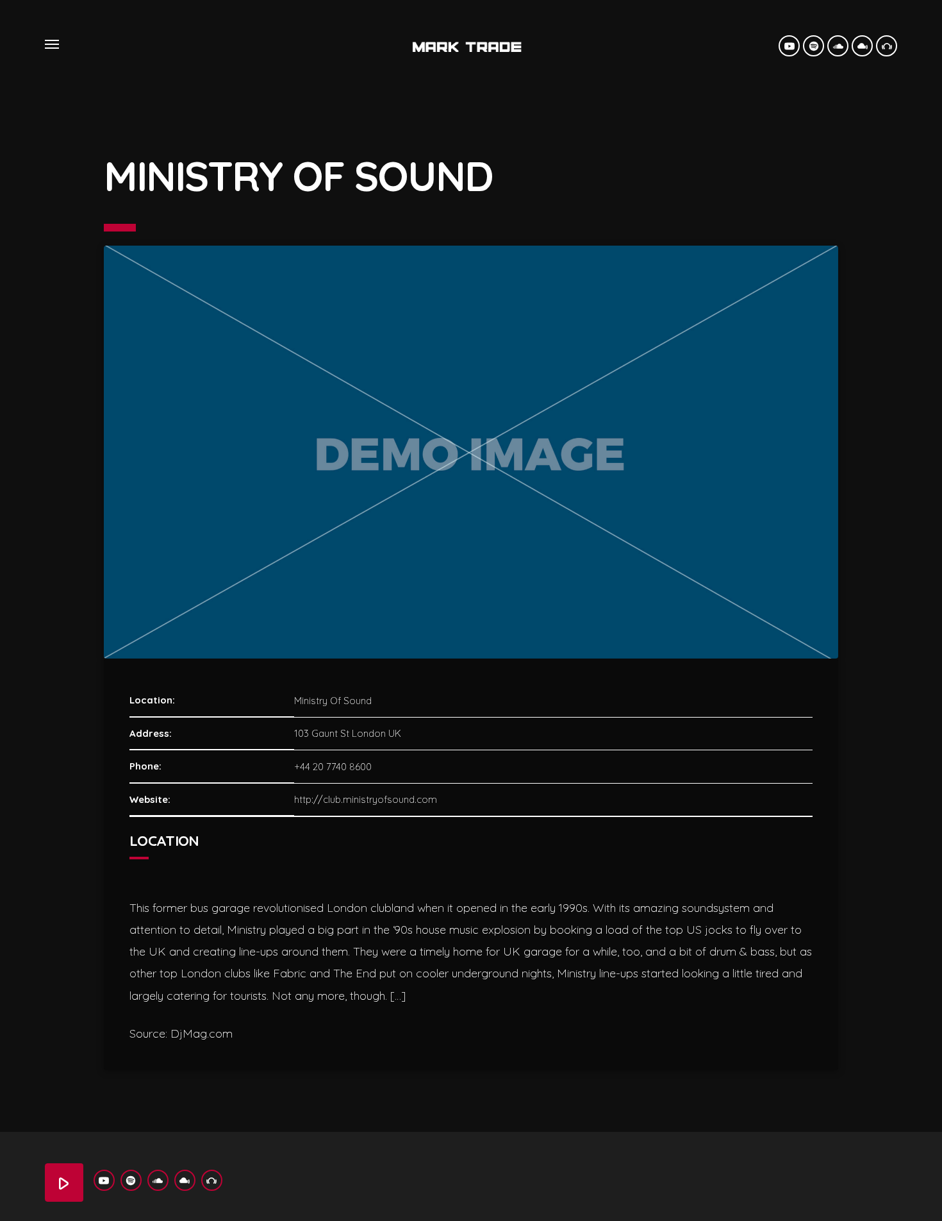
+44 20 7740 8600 (333, 767)
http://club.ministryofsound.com (365, 799)
